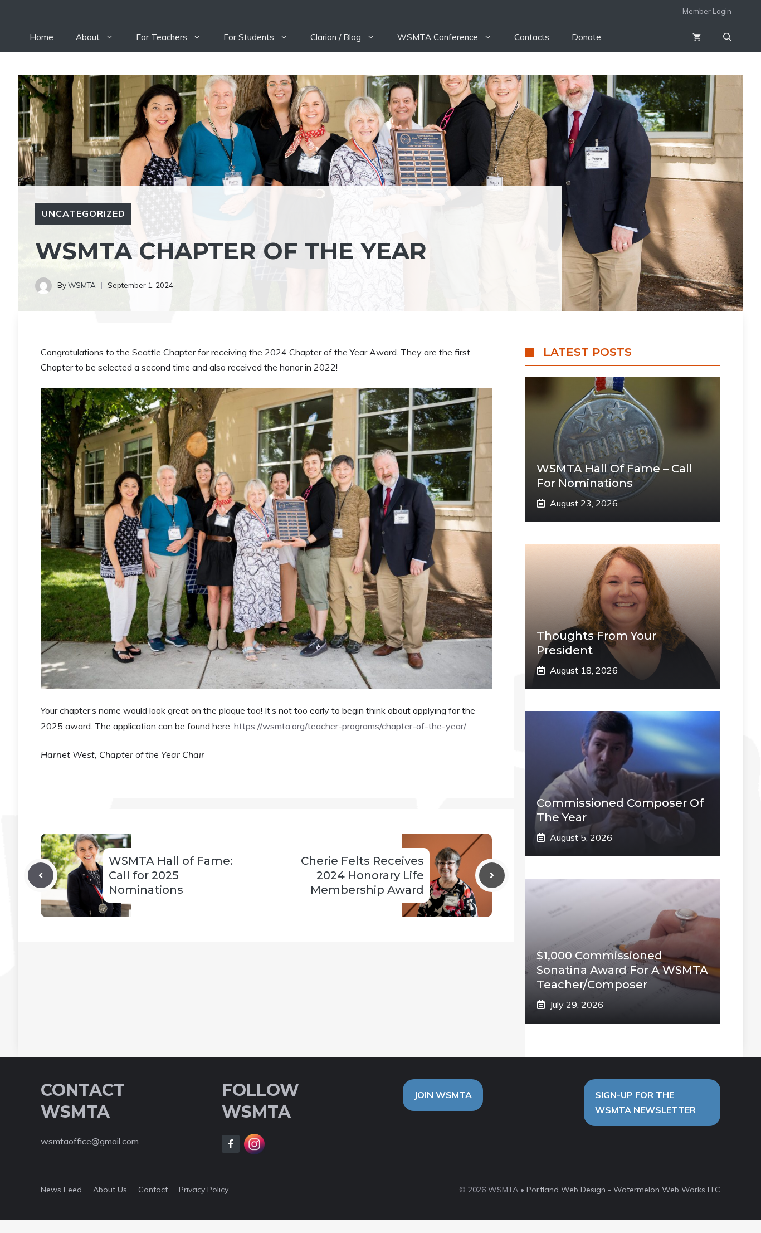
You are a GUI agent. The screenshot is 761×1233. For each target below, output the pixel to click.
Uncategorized (83, 213)
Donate (586, 37)
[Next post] (492, 875)
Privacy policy (203, 1190)
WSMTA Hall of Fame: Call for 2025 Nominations (171, 875)
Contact (153, 1190)
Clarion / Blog (335, 37)
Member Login (706, 11)
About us (110, 1190)
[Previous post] (40, 875)
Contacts (531, 37)
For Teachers (161, 37)
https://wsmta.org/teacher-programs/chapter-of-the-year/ (350, 726)
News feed (61, 1190)
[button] (727, 37)
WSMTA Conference (437, 37)
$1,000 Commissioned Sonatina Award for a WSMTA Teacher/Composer (622, 970)
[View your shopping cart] (696, 37)
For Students (248, 37)
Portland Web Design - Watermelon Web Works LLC (623, 1190)
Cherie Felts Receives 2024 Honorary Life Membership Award (362, 875)
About (88, 37)
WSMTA (82, 285)
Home (41, 37)
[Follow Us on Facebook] (231, 1144)
